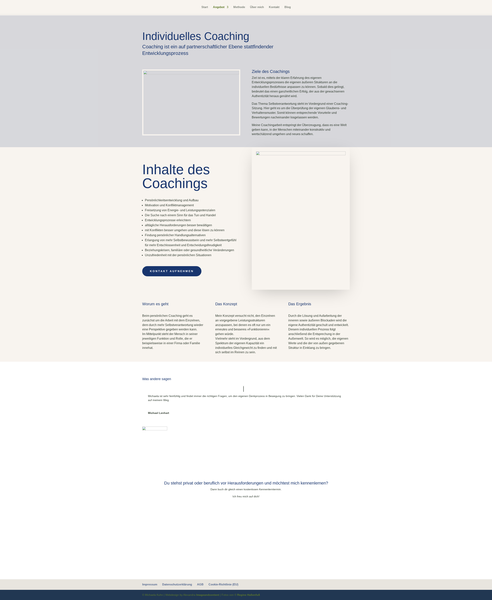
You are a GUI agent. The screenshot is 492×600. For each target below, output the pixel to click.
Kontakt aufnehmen (172, 271)
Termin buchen (246, 509)
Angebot (218, 7)
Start (204, 7)
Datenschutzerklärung (177, 584)
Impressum (149, 584)
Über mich (257, 7)
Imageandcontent (207, 594)
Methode (239, 7)
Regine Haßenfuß (248, 594)
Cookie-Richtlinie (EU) (223, 584)
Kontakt (274, 7)
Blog (287, 7)
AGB (200, 584)
